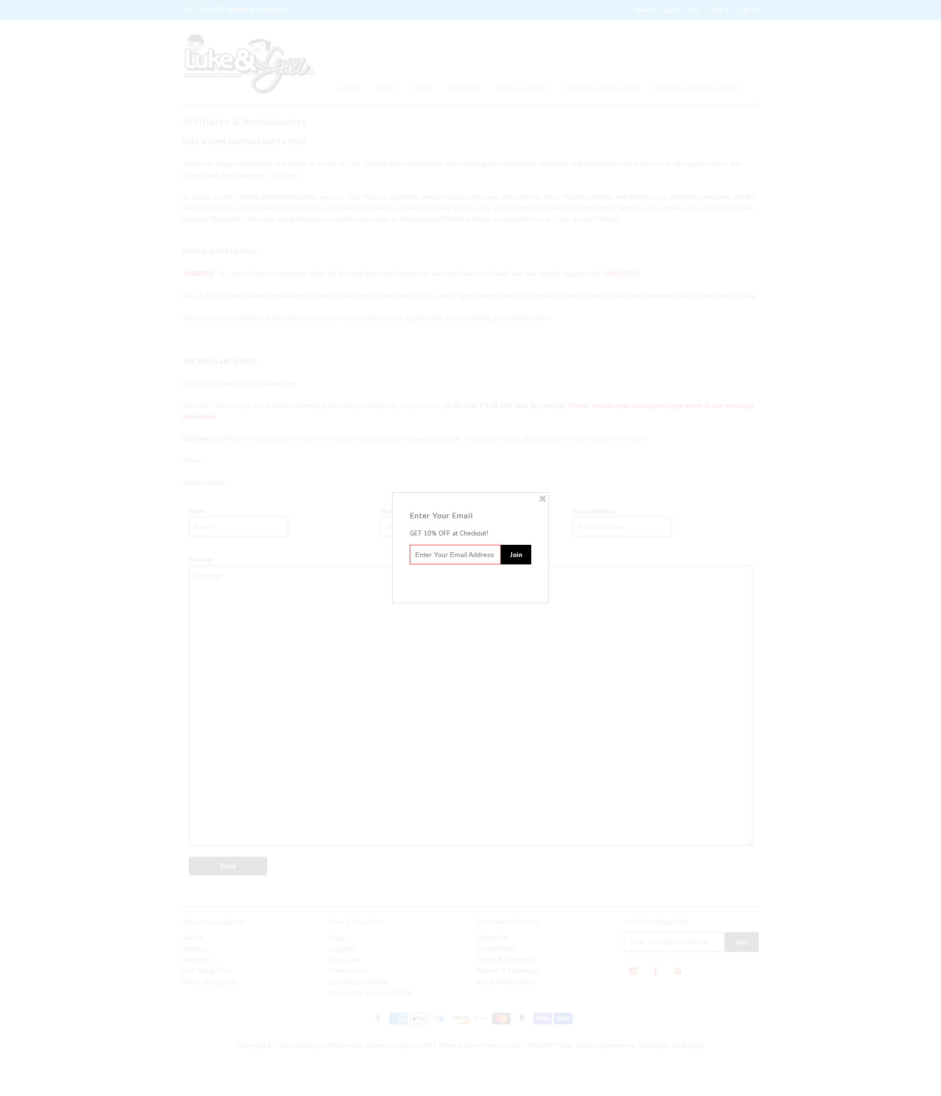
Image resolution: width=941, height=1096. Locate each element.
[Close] (542, 499)
